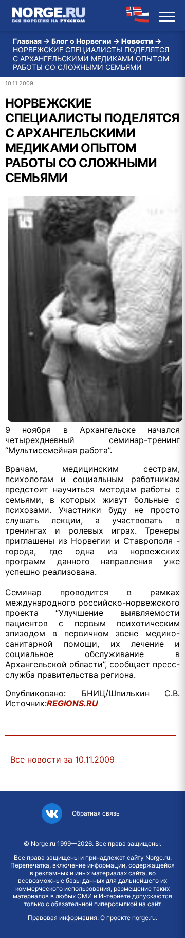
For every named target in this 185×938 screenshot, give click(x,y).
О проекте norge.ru (128, 918)
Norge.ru (43, 843)
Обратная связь (96, 813)
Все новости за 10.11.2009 (62, 759)
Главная (27, 41)
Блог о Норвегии (81, 41)
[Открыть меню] (167, 15)
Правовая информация (62, 918)
